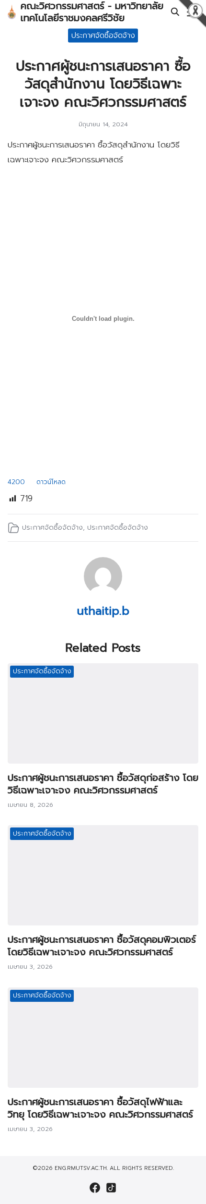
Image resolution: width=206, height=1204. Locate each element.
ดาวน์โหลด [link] (51, 482)
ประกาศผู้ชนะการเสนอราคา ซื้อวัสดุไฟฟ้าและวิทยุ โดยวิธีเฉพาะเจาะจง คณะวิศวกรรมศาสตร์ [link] (100, 1108)
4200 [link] (16, 482)
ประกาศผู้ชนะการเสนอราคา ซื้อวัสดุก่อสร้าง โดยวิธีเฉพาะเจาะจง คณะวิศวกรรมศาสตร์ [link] (103, 783)
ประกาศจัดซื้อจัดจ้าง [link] (103, 35)
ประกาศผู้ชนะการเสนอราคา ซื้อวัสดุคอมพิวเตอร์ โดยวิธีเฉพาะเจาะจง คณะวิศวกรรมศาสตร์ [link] (102, 945)
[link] (12, 12)
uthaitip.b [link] (103, 611)
